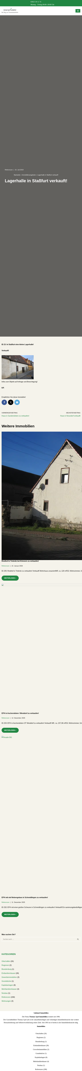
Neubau (5, 993)
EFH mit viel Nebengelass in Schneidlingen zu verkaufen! (25, 897)
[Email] (17, 402)
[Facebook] (4, 402)
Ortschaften (6, 961)
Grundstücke (6, 981)
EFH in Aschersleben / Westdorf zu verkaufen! (20, 713)
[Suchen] (78, 939)
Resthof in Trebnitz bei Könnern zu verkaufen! (20, 561)
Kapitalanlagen (7, 985)
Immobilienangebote (29, 175)
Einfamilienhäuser (8, 973)
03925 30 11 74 (36, 2)
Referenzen (9, 170)
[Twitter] (10, 402)
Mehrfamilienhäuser (9, 989)
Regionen (5, 965)
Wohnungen (6, 1001)
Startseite (17, 175)
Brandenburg (7, 969)
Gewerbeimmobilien (9, 977)
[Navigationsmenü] (77, 11)
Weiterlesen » (9, 579)
